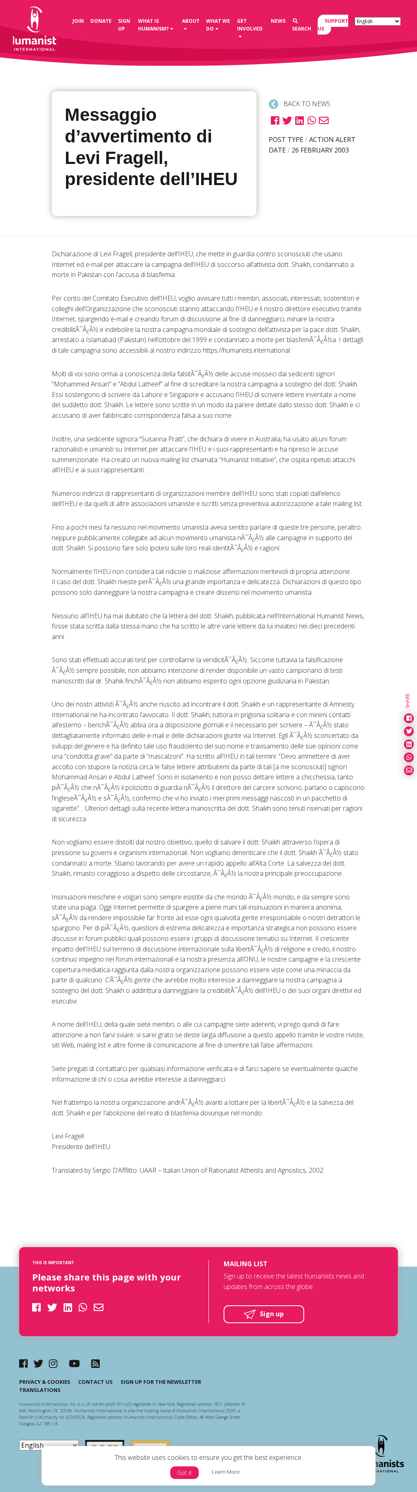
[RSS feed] (95, 1363)
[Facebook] (23, 1363)
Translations (40, 1390)
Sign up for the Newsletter (161, 1381)
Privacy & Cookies (44, 1381)
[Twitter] (38, 1363)
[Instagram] (53, 1363)
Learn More (226, 1471)
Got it (184, 1473)
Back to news (306, 103)
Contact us (95, 1381)
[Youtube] (74, 1363)
